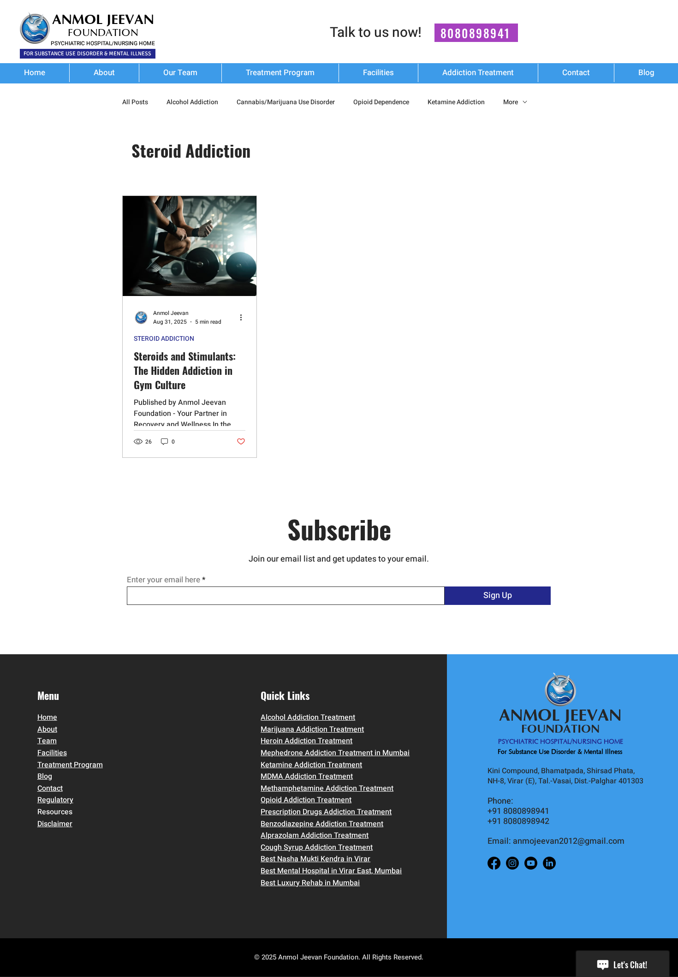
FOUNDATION (103, 33)
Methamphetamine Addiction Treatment (327, 788)
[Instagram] (512, 863)
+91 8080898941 (518, 811)
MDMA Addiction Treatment (307, 776)
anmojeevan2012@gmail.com (568, 841)
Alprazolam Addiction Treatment (315, 835)
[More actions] (244, 317)
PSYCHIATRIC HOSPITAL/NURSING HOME (103, 43)
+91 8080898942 (518, 821)
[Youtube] (530, 863)
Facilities (52, 752)
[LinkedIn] (549, 863)
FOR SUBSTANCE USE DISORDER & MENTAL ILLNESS (87, 53)
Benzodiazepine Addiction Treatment (322, 823)
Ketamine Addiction (456, 102)
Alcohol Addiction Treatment (308, 717)
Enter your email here (163, 580)
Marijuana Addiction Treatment (312, 729)
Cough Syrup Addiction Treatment (317, 847)
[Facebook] (494, 863)
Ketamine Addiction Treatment (311, 764)
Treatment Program (70, 764)
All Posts (135, 102)
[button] (478, 73)
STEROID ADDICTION (164, 338)
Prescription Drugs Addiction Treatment (326, 811)
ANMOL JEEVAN (103, 20)
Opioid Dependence (381, 102)
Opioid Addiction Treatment (306, 799)
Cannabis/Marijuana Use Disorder (286, 102)
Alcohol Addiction (192, 102)
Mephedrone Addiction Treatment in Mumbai (335, 752)
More (510, 102)
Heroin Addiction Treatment (306, 740)
